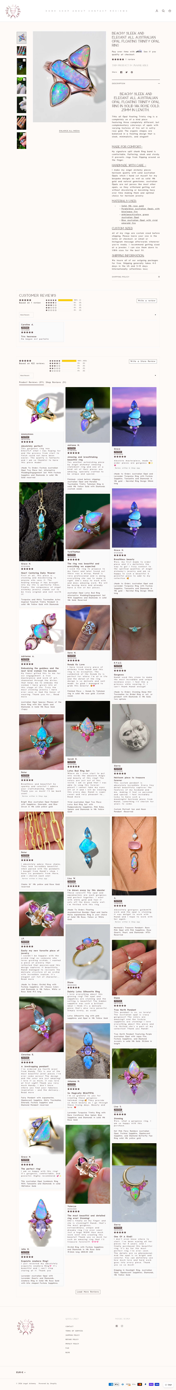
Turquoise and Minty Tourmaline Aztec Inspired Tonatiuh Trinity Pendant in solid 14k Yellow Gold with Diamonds (41, 602)
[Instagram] (123, 1327)
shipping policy (73, 1335)
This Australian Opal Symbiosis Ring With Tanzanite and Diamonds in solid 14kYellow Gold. (40, 1184)
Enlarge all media (69, 131)
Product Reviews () (31, 382)
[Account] (156, 10)
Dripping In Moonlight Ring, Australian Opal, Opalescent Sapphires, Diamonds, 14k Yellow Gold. (134, 1272)
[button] (118, 60)
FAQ (67, 1348)
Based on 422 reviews (32, 364)
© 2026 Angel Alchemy (26, 1383)
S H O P (64, 11)
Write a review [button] (147, 301)
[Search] (163, 10)
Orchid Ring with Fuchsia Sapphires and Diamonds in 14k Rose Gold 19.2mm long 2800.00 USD (86, 1249)
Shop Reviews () (56, 382)
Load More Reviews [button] (88, 1292)
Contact (70, 1326)
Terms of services (74, 1331)
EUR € (19, 1372)
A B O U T (79, 11)
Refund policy (72, 1339)
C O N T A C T (98, 11)
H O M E (51, 11)
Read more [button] (74, 797)
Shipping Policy (120, 277)
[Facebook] (118, 1327)
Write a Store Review (143, 361)
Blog (68, 1352)
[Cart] (169, 10)
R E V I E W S (119, 11)
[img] (41, 332)
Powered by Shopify (48, 1383)
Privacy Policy (72, 1344)
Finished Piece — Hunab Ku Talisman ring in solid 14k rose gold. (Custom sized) (86, 693)
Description (118, 83)
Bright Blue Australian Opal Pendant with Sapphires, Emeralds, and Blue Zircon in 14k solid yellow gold (40, 804)
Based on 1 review (30, 303)
